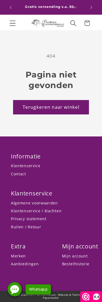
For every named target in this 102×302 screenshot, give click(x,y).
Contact (18, 173)
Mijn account (75, 256)
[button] (13, 23)
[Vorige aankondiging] (11, 7)
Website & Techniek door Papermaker (67, 296)
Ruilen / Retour (26, 226)
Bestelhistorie (76, 263)
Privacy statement (29, 218)
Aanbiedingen (25, 263)
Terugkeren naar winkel (51, 107)
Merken (18, 256)
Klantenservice (26, 165)
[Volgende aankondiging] (91, 7)
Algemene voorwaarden (34, 203)
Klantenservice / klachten (36, 210)
